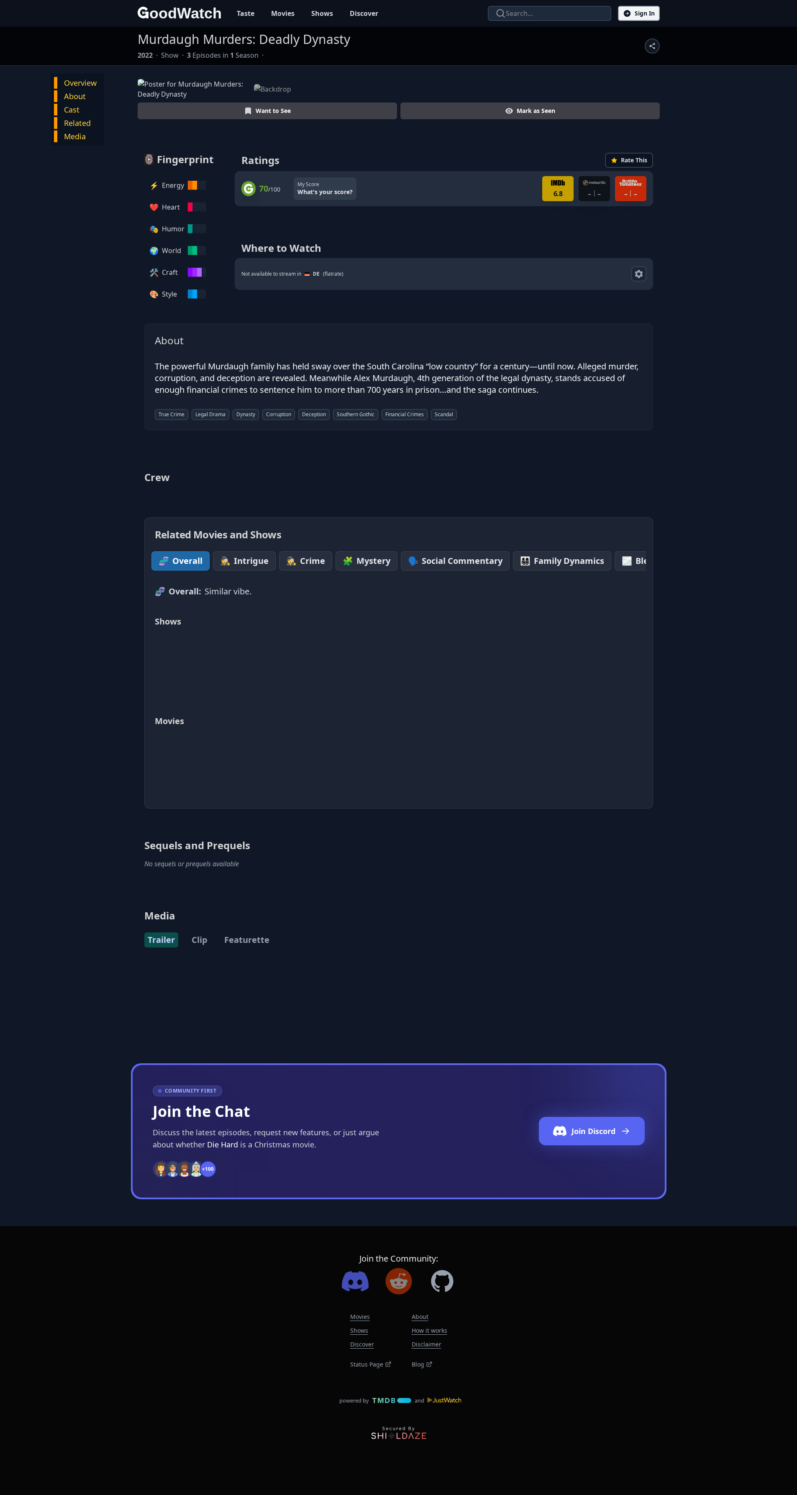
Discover (364, 13)
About (75, 96)
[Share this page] (652, 46)
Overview (80, 83)
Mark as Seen (536, 111)
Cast (71, 110)
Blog (418, 1364)
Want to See (273, 111)
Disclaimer (426, 1344)
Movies (283, 13)
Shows (322, 13)
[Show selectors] (638, 274)
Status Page (366, 1364)
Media (75, 136)
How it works (429, 1330)
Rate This (634, 160)
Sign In (645, 13)
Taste (245, 13)
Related (77, 123)
